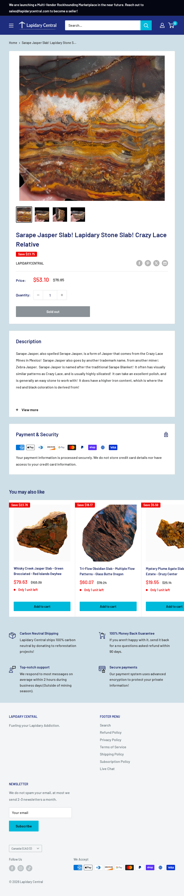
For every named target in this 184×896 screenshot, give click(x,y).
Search (105, 725)
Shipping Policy (112, 754)
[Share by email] (165, 262)
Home (13, 43)
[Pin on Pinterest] (148, 262)
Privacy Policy (110, 740)
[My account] (162, 25)
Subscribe (24, 826)
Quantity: (23, 295)
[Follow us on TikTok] (29, 868)
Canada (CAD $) (21, 848)
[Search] (146, 25)
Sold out (52, 311)
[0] (171, 25)
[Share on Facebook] (139, 262)
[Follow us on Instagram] (21, 868)
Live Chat (107, 768)
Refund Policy (111, 732)
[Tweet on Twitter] (156, 262)
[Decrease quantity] (38, 295)
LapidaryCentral (30, 263)
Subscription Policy (115, 761)
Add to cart (42, 606)
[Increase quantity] (62, 295)
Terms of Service (113, 747)
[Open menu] (11, 25)
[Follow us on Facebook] (12, 868)
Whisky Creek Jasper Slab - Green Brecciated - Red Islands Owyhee (38, 570)
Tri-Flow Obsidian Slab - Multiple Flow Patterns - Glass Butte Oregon (107, 571)
